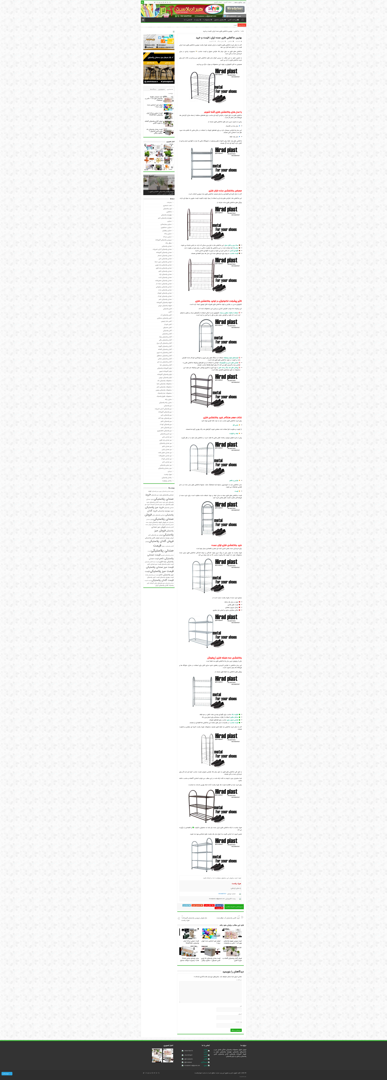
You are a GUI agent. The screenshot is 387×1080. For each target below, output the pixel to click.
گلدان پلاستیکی (167, 334)
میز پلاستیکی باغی (166, 415)
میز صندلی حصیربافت (165, 456)
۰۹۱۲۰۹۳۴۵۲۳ (188, 1055)
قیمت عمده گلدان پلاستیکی (152, 562)
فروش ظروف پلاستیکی (159, 522)
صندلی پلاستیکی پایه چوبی (163, 265)
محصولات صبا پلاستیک (165, 393)
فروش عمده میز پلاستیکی (158, 525)
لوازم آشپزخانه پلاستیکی (164, 368)
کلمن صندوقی (167, 327)
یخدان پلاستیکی (167, 477)
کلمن (170, 312)
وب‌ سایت (239, 1022)
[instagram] (157, 2)
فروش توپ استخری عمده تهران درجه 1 (154, 106)
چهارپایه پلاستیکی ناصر (165, 218)
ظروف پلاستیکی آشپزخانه (164, 302)
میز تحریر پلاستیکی (166, 434)
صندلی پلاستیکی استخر (165, 255)
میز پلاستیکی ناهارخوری (164, 431)
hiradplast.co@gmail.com (192, 1065)
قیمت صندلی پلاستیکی (162, 548)
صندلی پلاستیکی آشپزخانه (164, 252)
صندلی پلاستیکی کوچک (164, 293)
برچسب (170, 93)
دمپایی (169, 221)
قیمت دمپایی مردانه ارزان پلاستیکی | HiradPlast (191, 942)
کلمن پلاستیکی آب (166, 315)
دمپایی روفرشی (167, 230)
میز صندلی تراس (167, 449)
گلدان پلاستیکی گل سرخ (164, 343)
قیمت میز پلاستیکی (162, 571)
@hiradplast (188, 1062)
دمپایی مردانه (167, 237)
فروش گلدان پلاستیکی (161, 541)
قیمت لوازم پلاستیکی (168, 564)
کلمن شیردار (168, 324)
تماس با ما (187, 20)
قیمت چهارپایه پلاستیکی (167, 577)
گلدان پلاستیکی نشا (166, 365)
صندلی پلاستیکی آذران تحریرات (162, 249)
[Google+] (168, 2)
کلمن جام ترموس (166, 321)
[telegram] (155, 2)
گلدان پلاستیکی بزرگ (165, 337)
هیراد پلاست (168, 474)
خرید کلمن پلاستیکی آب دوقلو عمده (228, 917)
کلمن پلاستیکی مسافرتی (164, 318)
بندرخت (169, 202)
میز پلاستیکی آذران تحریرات (163, 409)
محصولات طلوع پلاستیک (164, 396)
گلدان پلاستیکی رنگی (165, 340)
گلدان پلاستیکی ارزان (161, 585)
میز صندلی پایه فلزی (165, 440)
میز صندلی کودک (166, 459)
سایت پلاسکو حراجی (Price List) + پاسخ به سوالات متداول (189, 959)
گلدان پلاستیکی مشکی (165, 359)
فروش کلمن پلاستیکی (152, 538)
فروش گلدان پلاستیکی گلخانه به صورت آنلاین (153, 122)
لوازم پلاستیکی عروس (165, 377)
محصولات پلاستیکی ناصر (164, 387)
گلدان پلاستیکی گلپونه (165, 346)
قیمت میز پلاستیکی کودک (151, 575)
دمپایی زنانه (168, 234)
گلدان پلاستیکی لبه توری (164, 352)
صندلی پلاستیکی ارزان (158, 515)
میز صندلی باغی (167, 437)
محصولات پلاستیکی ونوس (164, 390)
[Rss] (170, 2)
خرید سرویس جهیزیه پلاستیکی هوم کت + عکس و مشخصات (233, 942)
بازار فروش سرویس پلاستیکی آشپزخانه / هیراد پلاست (194, 918)
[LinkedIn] (161, 2)
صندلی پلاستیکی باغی (165, 259)
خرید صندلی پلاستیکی (159, 496)
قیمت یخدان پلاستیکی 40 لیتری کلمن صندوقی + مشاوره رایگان (210, 959)
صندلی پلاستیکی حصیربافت (163, 280)
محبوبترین (161, 89)
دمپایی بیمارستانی (166, 224)
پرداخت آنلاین (232, 20)
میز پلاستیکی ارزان (159, 583)
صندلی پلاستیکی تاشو (165, 271)
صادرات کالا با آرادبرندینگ (243, 1076)
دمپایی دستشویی (166, 227)
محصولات (207, 20)
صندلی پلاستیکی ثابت (165, 277)
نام (241, 1006)
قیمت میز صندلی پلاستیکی (160, 567)
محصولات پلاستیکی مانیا (164, 384)
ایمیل (240, 1014)
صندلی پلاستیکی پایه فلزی (164, 268)
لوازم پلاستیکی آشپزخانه (164, 374)
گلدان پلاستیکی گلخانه (165, 349)
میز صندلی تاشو (167, 446)
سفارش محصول (219, 20)
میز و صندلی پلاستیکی (165, 468)
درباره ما (196, 20)
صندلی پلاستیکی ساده (165, 290)
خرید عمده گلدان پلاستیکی (157, 502)
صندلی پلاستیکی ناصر (165, 299)
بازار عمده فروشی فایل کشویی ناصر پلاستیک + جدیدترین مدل (159, 192)
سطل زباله (168, 243)
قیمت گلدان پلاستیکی (162, 580)
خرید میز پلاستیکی (154, 507)
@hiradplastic (188, 1059)
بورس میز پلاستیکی (157, 491)
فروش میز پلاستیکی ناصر (155, 535)
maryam (238, 41)
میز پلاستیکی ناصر (166, 427)
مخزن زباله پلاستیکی (165, 402)
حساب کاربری (227, 2)
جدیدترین (170, 89)
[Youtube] (159, 2)
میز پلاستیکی (168, 406)
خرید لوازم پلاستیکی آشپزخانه (157, 504)
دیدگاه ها (153, 89)
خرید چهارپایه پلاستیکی (166, 511)
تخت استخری (167, 205)
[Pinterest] (163, 2)
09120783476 (188, 1051)
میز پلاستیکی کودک (166, 424)
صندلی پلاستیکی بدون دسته (163, 262)
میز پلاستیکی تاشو (166, 421)
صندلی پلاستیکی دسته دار (164, 284)
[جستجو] (142, 2)
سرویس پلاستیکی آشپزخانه (163, 240)
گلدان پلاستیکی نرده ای (164, 362)
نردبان (170, 471)
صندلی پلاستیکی (167, 246)
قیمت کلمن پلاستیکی (153, 577)
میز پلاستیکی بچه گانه (165, 418)
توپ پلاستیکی (167, 209)
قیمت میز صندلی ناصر (154, 564)
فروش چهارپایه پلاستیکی (167, 538)
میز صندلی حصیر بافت (165, 452)
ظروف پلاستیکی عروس (165, 305)
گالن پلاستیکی (167, 330)
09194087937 (222, 893)
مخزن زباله (168, 399)
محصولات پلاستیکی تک (164, 381)
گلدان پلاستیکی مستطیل (164, 356)
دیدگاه (239, 980)
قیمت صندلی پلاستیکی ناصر (160, 556)
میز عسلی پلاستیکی (166, 465)
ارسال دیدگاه (221, 41)
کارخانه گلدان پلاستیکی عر (229, 25)
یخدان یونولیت (167, 481)
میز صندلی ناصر (167, 462)
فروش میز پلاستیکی (164, 532)
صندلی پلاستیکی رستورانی (164, 287)
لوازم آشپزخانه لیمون (165, 371)
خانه (242, 19)
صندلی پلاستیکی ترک (165, 274)
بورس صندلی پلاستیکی (168, 491)
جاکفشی (236, 31)
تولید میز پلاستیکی (156, 495)
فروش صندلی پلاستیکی (159, 517)
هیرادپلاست (198, 1073)
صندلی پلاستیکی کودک (165, 296)
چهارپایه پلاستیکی (166, 215)
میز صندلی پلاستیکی (166, 443)
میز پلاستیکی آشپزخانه (165, 412)
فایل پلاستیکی (167, 309)
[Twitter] (165, 2)
